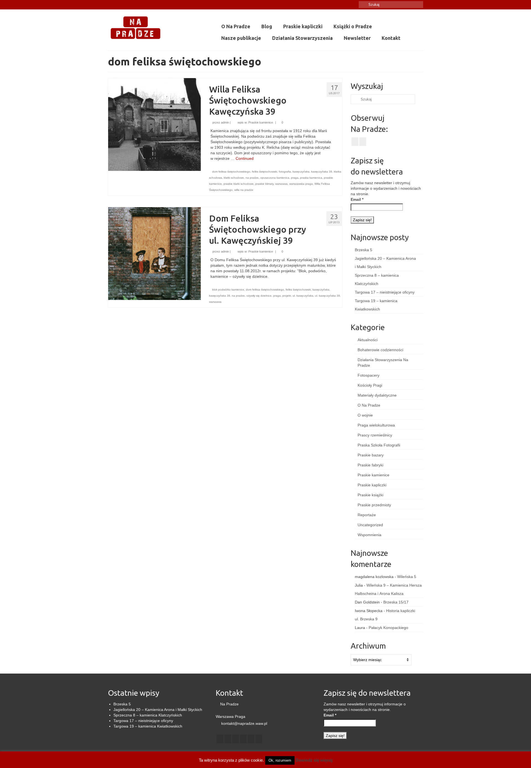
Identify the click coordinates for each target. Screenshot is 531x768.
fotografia (285, 171)
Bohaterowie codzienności (380, 350)
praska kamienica (311, 177)
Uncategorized (370, 525)
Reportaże (367, 515)
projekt (286, 295)
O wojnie (365, 415)
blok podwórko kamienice (228, 289)
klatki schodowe (234, 177)
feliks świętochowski (264, 171)
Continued (245, 158)
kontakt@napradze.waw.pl (243, 723)
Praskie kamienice (260, 122)
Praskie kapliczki (372, 485)
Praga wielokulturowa (376, 425)
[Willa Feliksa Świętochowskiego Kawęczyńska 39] (154, 124)
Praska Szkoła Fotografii (379, 445)
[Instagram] (120, 4)
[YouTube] (243, 738)
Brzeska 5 (363, 250)
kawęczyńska (301, 171)
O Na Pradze (369, 405)
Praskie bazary (371, 455)
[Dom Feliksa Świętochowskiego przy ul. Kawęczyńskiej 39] (154, 253)
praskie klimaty (264, 183)
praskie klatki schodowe (238, 183)
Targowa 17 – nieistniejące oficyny (385, 292)
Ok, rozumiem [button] (280, 760)
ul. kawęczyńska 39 (327, 295)
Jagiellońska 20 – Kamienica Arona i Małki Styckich (157, 709)
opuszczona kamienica (274, 177)
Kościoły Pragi (370, 385)
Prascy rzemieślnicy (375, 435)
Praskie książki (370, 495)
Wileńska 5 (406, 576)
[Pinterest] (251, 738)
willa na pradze (243, 189)
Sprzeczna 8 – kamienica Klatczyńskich (147, 715)
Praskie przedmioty (374, 505)
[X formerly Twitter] (227, 738)
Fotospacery (368, 375)
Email (357, 199)
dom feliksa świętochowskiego (231, 171)
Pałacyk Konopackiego (388, 627)
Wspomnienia (369, 535)
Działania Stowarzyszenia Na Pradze (383, 363)
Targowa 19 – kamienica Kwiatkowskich (147, 726)
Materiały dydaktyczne (377, 395)
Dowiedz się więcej (314, 760)
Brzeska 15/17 (395, 602)
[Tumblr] (128, 4)
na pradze (252, 177)
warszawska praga (301, 183)
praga (294, 177)
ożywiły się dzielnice (259, 295)
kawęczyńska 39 (321, 171)
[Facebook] (112, 4)
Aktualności (368, 340)
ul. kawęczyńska (303, 295)
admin (225, 122)
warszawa (281, 183)
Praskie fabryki (370, 465)
